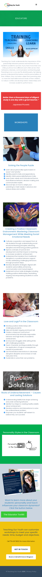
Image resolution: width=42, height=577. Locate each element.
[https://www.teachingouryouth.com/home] (12, 5)
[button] (36, 5)
